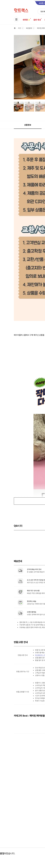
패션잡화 (29, 28)
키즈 (19, 28)
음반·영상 (37, 19)
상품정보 (27, 124)
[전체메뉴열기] (16, 19)
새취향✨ (26, 19)
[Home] (15, 28)
